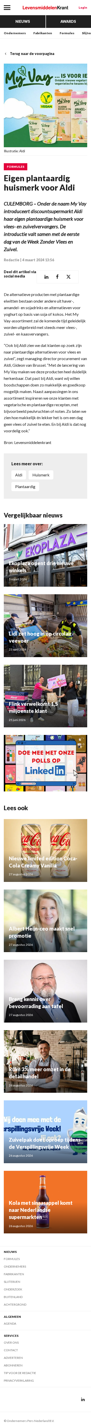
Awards (68, 21)
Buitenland (13, 1297)
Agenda (10, 1323)
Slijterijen (12, 1282)
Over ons (11, 1342)
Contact (11, 1350)
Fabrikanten (42, 33)
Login (83, 7)
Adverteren (13, 1358)
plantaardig (25, 486)
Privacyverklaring (19, 1380)
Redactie (11, 260)
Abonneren (13, 1365)
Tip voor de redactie (20, 1373)
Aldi (18, 474)
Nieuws (22, 21)
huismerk (41, 474)
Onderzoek (13, 1289)
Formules (67, 33)
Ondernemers (15, 33)
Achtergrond (15, 1304)
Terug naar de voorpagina (32, 53)
